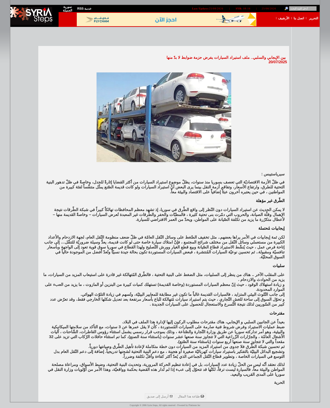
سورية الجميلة (67, 8)
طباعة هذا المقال (189, 396)
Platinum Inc (194, 405)
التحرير (313, 18)
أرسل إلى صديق (158, 396)
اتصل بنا (299, 18)
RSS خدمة (84, 8)
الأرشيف (283, 18)
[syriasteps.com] (32, 24)
